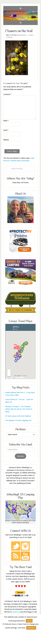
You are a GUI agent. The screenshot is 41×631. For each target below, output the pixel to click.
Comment (7, 94)
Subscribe (20, 456)
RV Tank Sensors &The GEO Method (18, 416)
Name (6, 121)
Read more (31, 628)
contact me (16, 612)
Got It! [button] (29, 621)
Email (5, 130)
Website (6, 140)
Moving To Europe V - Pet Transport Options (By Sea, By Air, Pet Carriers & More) (18, 409)
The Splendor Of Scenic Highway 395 (18, 420)
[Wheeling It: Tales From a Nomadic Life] (20, 12)
